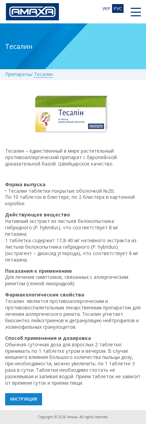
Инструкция (23, 399)
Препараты (18, 74)
